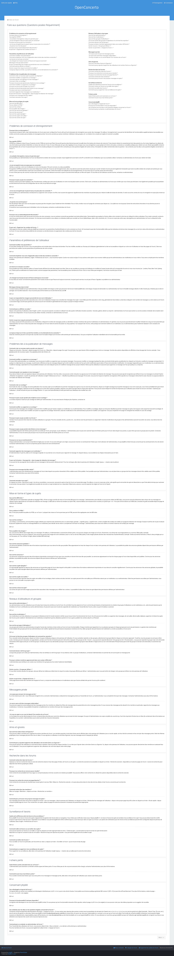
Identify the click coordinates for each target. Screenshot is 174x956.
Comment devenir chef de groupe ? (99, 42)
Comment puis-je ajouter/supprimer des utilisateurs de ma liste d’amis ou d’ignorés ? (113, 65)
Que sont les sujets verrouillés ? (18, 115)
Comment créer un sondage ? (17, 81)
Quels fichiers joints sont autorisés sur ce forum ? (103, 96)
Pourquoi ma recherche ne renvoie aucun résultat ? (103, 73)
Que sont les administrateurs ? (97, 35)
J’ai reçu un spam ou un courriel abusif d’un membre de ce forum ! (107, 57)
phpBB (63, 290)
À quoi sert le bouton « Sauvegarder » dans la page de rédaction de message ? (31, 93)
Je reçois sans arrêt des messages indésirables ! (102, 55)
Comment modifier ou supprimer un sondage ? (22, 84)
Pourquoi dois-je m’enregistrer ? (18, 35)
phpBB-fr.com (12, 954)
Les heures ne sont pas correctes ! (19, 59)
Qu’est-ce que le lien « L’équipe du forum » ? (101, 47)
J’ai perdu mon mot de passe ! (17, 46)
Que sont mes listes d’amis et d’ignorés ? (100, 63)
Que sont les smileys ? (15, 107)
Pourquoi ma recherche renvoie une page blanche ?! (103, 75)
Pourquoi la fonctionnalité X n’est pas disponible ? (103, 105)
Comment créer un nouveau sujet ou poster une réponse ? (26, 76)
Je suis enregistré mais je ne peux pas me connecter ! (24, 40)
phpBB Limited (54, 891)
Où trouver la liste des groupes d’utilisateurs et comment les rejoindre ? (109, 40)
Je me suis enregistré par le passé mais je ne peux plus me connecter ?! (29, 44)
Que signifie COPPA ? (15, 37)
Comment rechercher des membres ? (99, 76)
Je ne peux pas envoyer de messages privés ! (101, 54)
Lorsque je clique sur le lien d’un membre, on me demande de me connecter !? (33, 69)
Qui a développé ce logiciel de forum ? (99, 104)
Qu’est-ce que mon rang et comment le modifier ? (23, 68)
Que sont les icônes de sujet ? (17, 117)
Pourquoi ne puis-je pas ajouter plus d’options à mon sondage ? (27, 83)
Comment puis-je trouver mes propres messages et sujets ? (106, 78)
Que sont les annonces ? (16, 112)
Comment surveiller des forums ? (98, 88)
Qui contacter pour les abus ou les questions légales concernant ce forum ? (110, 107)
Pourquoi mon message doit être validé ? (21, 95)
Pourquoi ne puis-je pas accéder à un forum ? (22, 86)
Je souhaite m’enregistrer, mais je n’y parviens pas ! (23, 39)
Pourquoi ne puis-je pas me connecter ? (20, 42)
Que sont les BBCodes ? (16, 103)
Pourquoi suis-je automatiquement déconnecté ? (23, 47)
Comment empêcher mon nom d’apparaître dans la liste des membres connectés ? (33, 57)
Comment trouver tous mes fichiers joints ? (101, 97)
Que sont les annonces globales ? (18, 110)
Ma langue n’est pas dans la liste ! (18, 62)
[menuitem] (15, 3)
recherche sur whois (116, 911)
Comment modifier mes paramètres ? (20, 55)
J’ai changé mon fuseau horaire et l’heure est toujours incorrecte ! (28, 61)
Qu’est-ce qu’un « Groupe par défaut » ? (100, 46)
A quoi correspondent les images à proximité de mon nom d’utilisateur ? (29, 64)
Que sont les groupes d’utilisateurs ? (99, 39)
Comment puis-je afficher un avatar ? (19, 66)
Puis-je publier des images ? (17, 108)
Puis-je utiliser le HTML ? (16, 105)
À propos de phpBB (14, 893)
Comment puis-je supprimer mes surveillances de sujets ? (105, 90)
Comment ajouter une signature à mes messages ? (24, 79)
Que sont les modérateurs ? (96, 37)
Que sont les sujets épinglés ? (17, 114)
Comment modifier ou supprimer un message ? (22, 77)
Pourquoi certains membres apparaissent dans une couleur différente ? (109, 44)
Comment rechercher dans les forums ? (100, 71)
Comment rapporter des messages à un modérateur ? (24, 92)
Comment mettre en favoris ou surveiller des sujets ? (104, 86)
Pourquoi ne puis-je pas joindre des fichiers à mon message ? (26, 88)
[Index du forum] (87, 8)
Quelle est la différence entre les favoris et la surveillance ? (105, 84)
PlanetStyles (23, 952)
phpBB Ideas (94, 902)
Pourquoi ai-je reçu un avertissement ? (20, 90)
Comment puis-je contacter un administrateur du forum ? (105, 109)
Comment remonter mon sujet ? (18, 97)
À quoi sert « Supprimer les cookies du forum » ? (23, 49)
